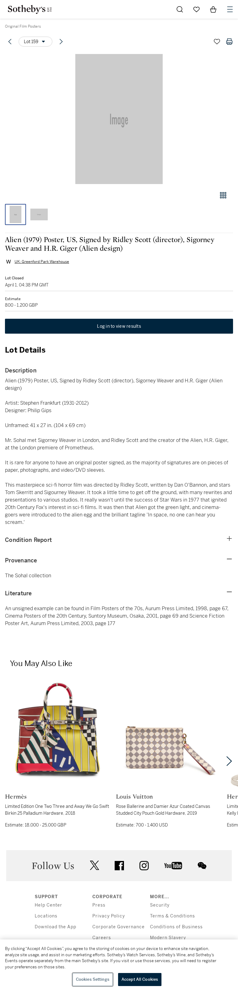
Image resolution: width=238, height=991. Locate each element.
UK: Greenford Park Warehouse (42, 261)
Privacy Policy (108, 916)
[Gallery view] (223, 195)
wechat (202, 865)
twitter (94, 865)
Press (98, 905)
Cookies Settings (92, 979)
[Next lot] (61, 42)
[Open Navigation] (230, 9)
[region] (119, 965)
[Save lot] (217, 42)
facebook (119, 865)
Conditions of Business (176, 927)
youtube (173, 865)
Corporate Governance (118, 927)
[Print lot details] (229, 42)
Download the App (55, 927)
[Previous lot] (10, 42)
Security (160, 905)
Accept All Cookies (139, 979)
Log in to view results (119, 326)
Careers (101, 937)
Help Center (48, 905)
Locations (46, 916)
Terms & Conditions (172, 916)
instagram (144, 865)
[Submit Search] (180, 9)
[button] (119, 119)
